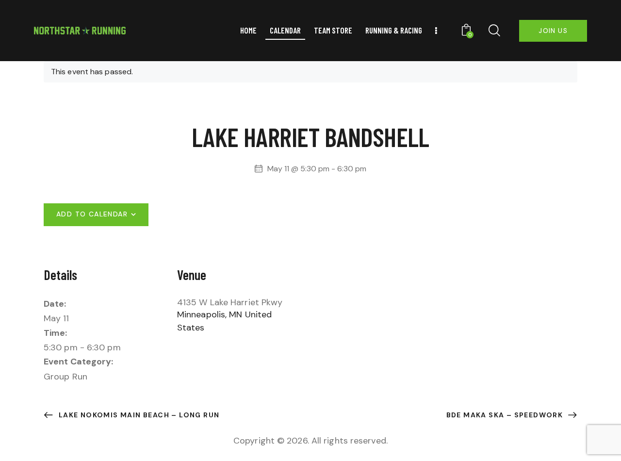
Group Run (65, 376)
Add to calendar (92, 214)
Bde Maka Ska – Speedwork (505, 415)
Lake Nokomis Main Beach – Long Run (137, 415)
